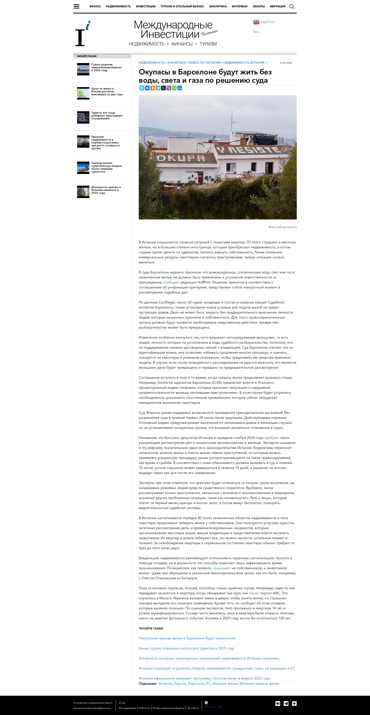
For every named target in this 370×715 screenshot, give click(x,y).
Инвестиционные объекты (168, 707)
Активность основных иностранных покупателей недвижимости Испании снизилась (209, 658)
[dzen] (294, 703)
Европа (180, 683)
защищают (222, 568)
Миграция (277, 6)
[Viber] (168, 88)
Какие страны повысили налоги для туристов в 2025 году (186, 648)
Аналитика (218, 6)
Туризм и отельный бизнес (182, 6)
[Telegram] (158, 88)
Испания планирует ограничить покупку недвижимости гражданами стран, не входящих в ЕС (217, 668)
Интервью (240, 6)
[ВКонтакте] (147, 88)
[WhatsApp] (174, 88)
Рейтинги (144, 707)
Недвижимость (118, 6)
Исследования (127, 707)
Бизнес (95, 6)
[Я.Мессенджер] (142, 88)
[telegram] (286, 703)
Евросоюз (196, 683)
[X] (163, 88)
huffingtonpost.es (286, 226)
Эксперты (193, 707)
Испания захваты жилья (259, 683)
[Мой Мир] (179, 88)
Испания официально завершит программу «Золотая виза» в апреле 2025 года (204, 678)
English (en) (268, 21)
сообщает (171, 282)
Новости (196, 62)
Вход (256, 31)
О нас (122, 702)
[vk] (277, 703)
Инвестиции (146, 6)
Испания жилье (225, 683)
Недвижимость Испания (243, 62)
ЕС (208, 683)
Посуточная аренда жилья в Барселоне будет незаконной (187, 638)
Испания (213, 62)
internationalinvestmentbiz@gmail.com (92, 708)
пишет (254, 593)
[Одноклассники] (152, 88)
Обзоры (259, 6)
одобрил (271, 438)
